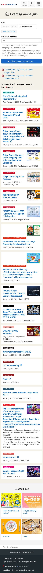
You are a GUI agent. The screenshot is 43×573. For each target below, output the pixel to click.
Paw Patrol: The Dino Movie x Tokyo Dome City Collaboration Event (19, 242)
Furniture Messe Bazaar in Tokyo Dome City (20, 393)
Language (24, 5)
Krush (5, 378)
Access (31, 5)
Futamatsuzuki (9, 457)
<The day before (9, 26)
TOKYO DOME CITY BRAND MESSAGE (21, 552)
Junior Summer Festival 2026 (16, 351)
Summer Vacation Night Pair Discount (13, 472)
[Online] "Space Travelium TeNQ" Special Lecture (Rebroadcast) (14, 293)
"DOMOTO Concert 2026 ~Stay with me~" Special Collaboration (13, 214)
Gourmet (6, 536)
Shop (25, 536)
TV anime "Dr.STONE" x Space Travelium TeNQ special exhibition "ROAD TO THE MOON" (14, 313)
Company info (7, 558)
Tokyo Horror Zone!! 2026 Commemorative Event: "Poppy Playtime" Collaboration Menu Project (14, 136)
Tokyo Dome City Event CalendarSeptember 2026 (18, 77)
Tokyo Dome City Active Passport (13, 177)
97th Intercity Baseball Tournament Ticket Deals (13, 115)
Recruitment (18, 558)
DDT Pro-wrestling (11, 365)
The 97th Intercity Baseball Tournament (15, 97)
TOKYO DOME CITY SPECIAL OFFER (11, 196)
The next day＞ (9, 31)
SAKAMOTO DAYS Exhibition (10, 332)
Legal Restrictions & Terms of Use (14, 562)
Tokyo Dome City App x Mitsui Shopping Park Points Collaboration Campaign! (13, 159)
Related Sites (31, 562)
